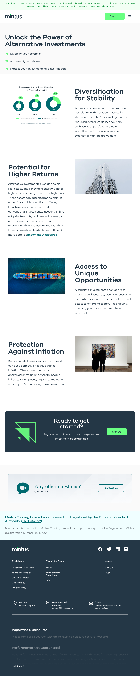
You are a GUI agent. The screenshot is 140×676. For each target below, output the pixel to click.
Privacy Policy (19, 588)
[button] (130, 16)
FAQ (48, 580)
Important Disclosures (23, 568)
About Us (50, 568)
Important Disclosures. (42, 234)
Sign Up (114, 16)
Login (107, 573)
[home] (13, 16)
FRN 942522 (31, 521)
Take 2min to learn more (102, 6)
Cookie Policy (18, 583)
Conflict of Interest (21, 578)
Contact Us (111, 488)
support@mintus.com (62, 608)
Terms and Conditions (23, 573)
